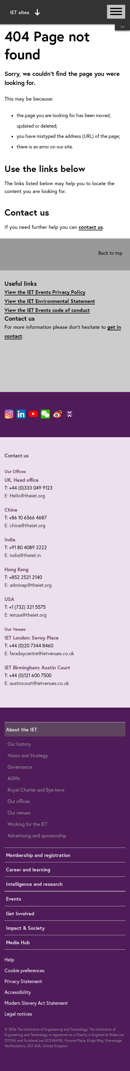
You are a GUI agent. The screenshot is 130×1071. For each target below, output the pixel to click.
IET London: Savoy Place (32, 637)
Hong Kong (16, 569)
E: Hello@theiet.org (25, 496)
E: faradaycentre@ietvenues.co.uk (39, 653)
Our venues (19, 813)
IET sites (19, 12)
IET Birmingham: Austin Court (37, 667)
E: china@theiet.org (25, 525)
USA (9, 599)
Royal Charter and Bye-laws (36, 790)
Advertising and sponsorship (37, 836)
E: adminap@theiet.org (28, 585)
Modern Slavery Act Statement (36, 1003)
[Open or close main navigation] (116, 12)
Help (9, 960)
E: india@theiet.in (23, 555)
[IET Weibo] (57, 414)
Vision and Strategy (28, 755)
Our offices (19, 801)
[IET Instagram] (9, 414)
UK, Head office (22, 480)
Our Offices (15, 471)
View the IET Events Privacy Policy (45, 291)
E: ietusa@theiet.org (26, 615)
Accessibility (18, 992)
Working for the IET (27, 824)
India (10, 539)
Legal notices (18, 1014)
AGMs (14, 778)
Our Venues (15, 629)
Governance (20, 767)
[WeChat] (45, 414)
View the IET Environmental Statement (50, 300)
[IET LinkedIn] (21, 414)
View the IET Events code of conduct (47, 310)
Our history (19, 744)
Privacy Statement (23, 981)
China (11, 509)
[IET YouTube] (33, 415)
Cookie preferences (24, 970)
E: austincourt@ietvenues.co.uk (37, 683)
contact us (91, 226)
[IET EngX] (69, 414)
